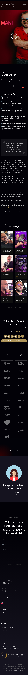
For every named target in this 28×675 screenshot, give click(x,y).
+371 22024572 (17, 331)
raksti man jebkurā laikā (9, 207)
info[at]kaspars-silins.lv (8, 591)
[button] (5, 336)
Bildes (3, 612)
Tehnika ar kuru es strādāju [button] (14, 341)
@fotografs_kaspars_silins (14, 224)
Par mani (3, 609)
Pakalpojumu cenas (7, 633)
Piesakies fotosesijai (7, 627)
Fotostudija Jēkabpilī (7, 637)
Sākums (3, 606)
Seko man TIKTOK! (14, 308)
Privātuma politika (6, 630)
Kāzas (2, 615)
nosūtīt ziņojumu (14, 564)
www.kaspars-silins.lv (17, 670)
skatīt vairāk (12, 505)
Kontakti (3, 619)
